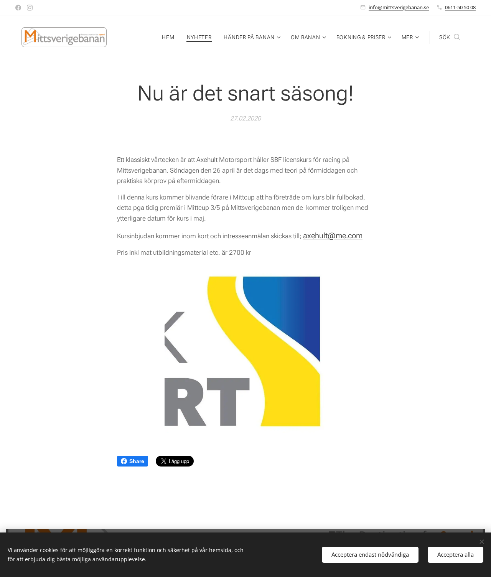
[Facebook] (18, 7)
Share (136, 461)
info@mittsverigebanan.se (399, 7)
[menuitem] (170, 37)
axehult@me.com (332, 235)
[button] (450, 37)
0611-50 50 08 (460, 7)
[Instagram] (30, 7)
